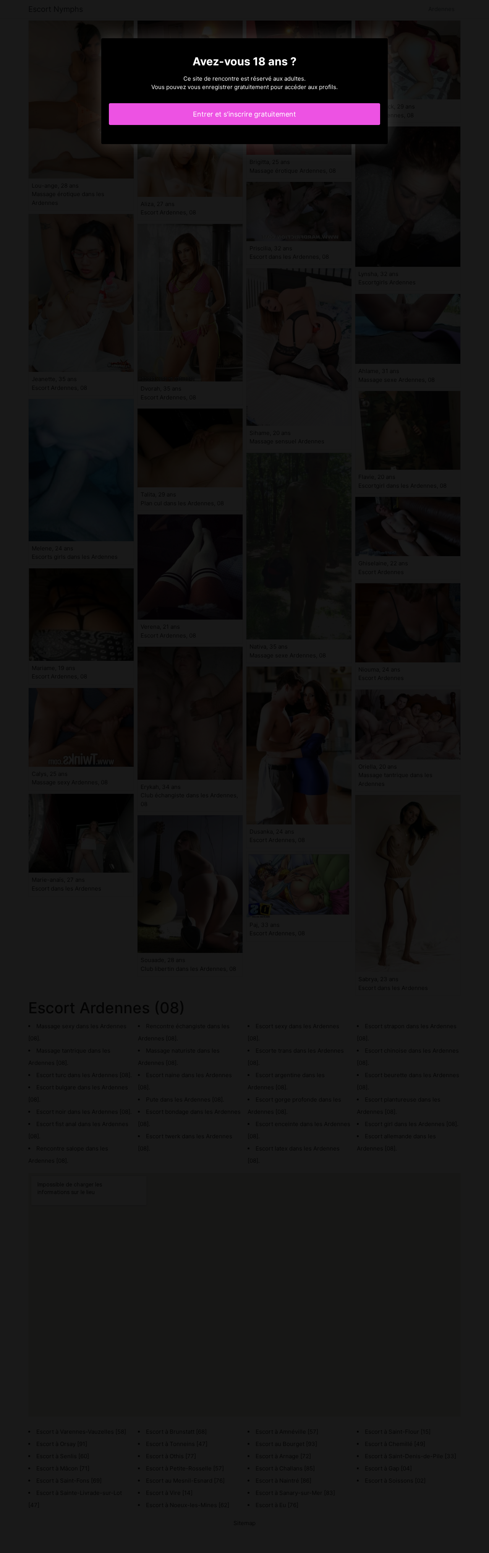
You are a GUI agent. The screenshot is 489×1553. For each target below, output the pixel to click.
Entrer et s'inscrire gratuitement (244, 114)
